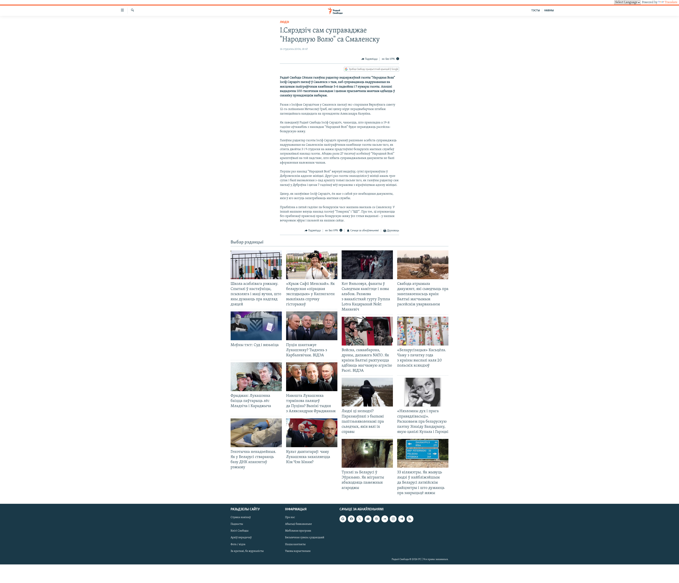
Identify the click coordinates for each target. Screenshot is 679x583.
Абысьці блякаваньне (298, 524)
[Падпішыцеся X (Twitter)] (359, 518)
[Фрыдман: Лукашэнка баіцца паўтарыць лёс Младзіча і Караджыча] (256, 376)
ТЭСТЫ (535, 10)
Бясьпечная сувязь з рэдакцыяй (304, 537)
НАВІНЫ (549, 10)
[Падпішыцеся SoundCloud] (384, 518)
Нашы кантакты (295, 544)
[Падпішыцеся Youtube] (368, 518)
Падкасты (237, 524)
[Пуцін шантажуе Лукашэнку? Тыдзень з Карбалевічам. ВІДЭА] (311, 325)
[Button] (369, 59)
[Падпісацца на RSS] (410, 518)
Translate (671, 2)
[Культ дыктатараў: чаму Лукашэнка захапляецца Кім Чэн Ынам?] (311, 432)
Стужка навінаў (241, 517)
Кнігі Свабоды (239, 530)
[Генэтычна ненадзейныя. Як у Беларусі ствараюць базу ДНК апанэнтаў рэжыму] (256, 432)
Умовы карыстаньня (298, 551)
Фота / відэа (238, 544)
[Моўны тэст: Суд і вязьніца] (256, 325)
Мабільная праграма (298, 530)
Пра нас (290, 517)
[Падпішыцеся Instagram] (393, 518)
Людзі (284, 22)
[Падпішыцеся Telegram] (401, 518)
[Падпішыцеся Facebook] (351, 518)
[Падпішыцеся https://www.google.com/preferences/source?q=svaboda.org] (343, 518)
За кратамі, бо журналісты (247, 551)
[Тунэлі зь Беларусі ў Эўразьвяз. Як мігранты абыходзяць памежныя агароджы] (367, 453)
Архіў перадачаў (241, 537)
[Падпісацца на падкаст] (376, 518)
